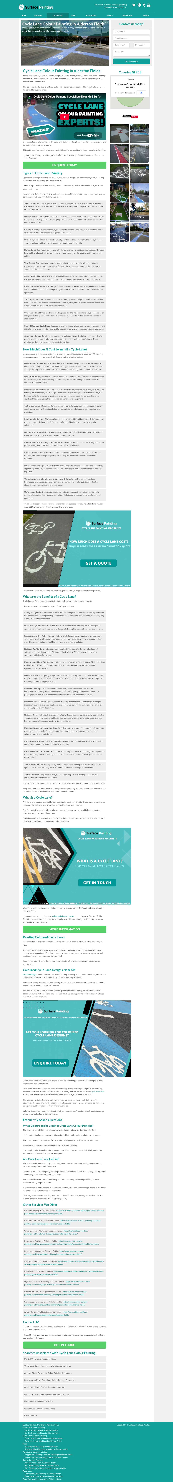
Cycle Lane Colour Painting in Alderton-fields (44, 1438)
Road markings (29, 974)
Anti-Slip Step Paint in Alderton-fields (40, 1463)
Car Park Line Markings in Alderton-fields (42, 1433)
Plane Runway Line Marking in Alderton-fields (42, 1479)
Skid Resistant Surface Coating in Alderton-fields (45, 1468)
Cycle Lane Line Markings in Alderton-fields (43, 1441)
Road (73, 15)
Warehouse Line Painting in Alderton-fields (43, 1474)
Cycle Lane (57, 15)
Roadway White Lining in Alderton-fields (41, 1446)
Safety (110, 15)
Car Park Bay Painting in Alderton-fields (41, 1430)
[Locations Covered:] (22, 2)
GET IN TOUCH (64, 1345)
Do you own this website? (125, 93)
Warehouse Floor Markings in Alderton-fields (43, 1476)
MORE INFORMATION (64, 929)
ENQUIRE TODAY (64, 165)
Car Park (38, 15)
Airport (146, 15)
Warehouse (127, 15)
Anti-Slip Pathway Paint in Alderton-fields (42, 1465)
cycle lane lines (97, 1092)
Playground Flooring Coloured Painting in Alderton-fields (48, 1455)
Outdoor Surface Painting (139, 1425)
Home (24, 15)
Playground (91, 15)
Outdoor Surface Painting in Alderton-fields (41, 1425)
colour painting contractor (63, 916)
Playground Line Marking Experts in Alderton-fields (46, 1457)
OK (141, 93)
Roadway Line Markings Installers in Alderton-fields (46, 1449)
